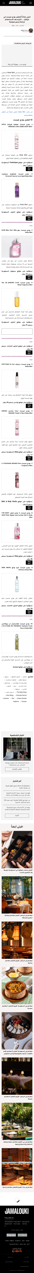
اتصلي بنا (27, 1257)
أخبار (28, 1244)
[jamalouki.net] (17, 3)
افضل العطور (15, 677)
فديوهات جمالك (9, 1241)
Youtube (16, 1224)
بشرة (13, 25)
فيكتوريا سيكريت (10, 680)
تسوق (7, 677)
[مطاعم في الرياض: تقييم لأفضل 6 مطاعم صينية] (17, 1076)
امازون (9, 686)
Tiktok (24, 1224)
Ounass (24, 701)
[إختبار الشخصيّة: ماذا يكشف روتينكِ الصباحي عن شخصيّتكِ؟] (17, 749)
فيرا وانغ (7, 683)
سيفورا (17, 689)
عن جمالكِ (10, 1257)
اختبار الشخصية (13, 1244)
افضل (25, 677)
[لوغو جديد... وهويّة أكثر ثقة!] (17, 54)
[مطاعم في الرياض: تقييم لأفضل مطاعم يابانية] (17, 940)
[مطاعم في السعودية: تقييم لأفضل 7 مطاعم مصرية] (17, 985)
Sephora (16, 701)
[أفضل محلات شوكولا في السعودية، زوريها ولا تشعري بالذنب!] (17, 849)
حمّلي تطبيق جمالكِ (17, 1230)
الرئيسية (22, 25)
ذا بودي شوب (9, 692)
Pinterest (17, 1222)
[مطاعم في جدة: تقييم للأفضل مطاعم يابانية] (17, 1166)
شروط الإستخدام (9, 1261)
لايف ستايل (23, 1244)
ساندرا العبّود (24, 30)
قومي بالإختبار (17, 769)
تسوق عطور (23, 680)
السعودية (18, 1241)
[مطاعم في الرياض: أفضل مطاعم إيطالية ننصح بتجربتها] (17, 895)
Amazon (6, 698)
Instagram (9, 1222)
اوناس (24, 689)
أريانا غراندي (23, 686)
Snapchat (8, 1224)
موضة (27, 1241)
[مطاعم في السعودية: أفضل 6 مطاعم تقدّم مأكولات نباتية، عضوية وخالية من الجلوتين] (17, 1030)
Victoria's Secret (21, 695)
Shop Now (29, 168)
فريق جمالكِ (26, 1261)
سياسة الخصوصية (24, 1266)
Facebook (25, 1222)
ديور (15, 686)
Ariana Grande (22, 698)
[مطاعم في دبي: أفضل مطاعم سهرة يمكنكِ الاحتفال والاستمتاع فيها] (17, 1121)
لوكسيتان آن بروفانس (20, 683)
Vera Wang (9, 695)
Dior (12, 698)
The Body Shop (21, 692)
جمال (17, 25)
